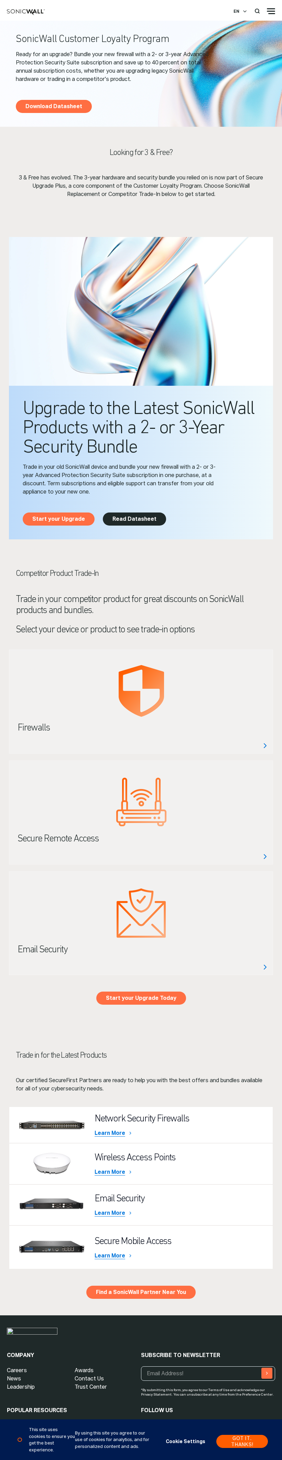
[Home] (26, 12)
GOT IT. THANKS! (242, 1441)
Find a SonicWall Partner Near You (141, 1292)
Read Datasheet (134, 519)
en (236, 11)
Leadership (21, 1387)
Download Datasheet (53, 106)
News (14, 1378)
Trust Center (91, 1387)
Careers (17, 1370)
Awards (84, 1370)
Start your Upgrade (58, 519)
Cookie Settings (185, 1441)
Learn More (110, 1133)
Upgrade (141, 701)
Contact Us (89, 1378)
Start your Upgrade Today (141, 998)
